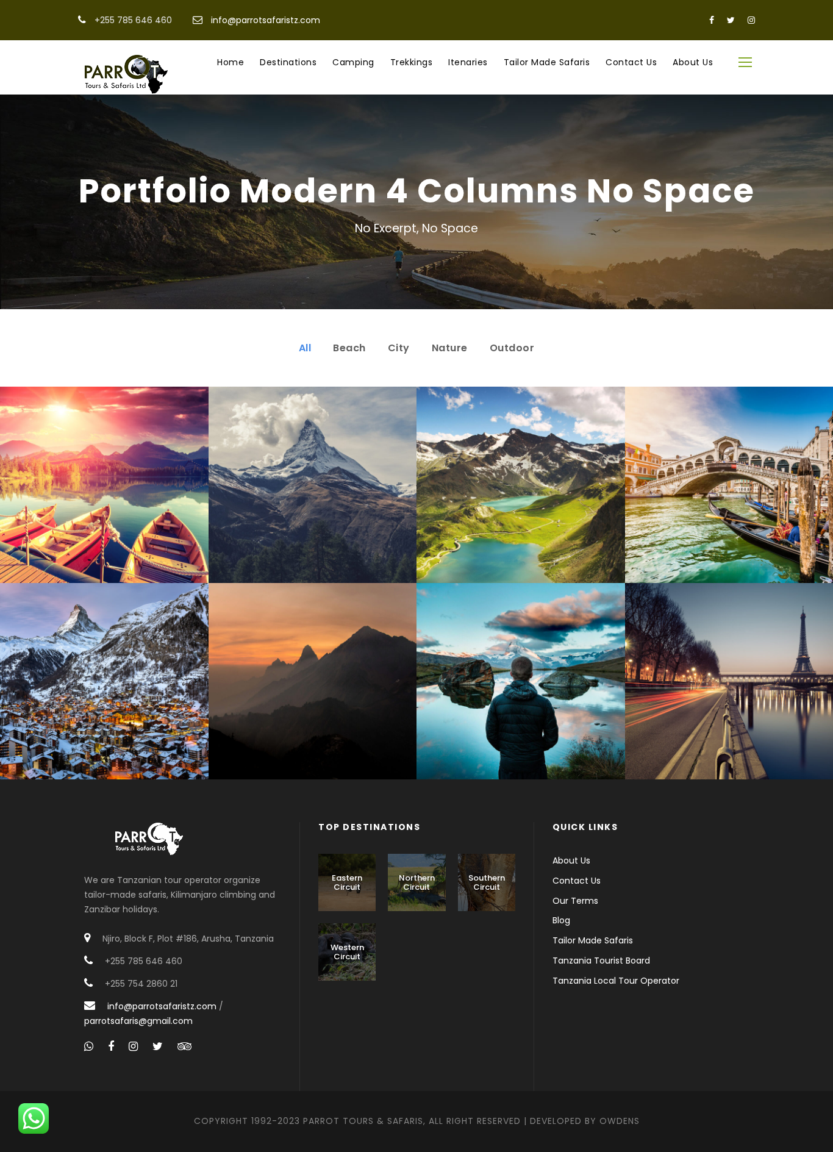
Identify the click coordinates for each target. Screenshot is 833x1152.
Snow (340, 512)
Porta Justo (312, 493)
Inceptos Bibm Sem (104, 493)
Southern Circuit (486, 882)
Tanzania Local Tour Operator (615, 981)
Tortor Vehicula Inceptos (312, 689)
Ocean (89, 708)
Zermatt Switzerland (104, 689)
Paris (695, 708)
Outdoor (512, 348)
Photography (540, 708)
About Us (693, 62)
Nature (450, 348)
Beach (349, 348)
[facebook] (711, 20)
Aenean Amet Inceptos (521, 689)
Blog (561, 920)
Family (487, 708)
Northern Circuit (417, 882)
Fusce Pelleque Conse (520, 493)
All (305, 348)
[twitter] (731, 20)
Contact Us (631, 62)
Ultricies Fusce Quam (728, 493)
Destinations (288, 62)
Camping (353, 62)
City (399, 348)
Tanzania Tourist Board (601, 960)
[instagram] (751, 20)
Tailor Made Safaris (547, 62)
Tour (132, 512)
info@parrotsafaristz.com (265, 20)
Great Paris (728, 689)
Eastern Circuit (347, 882)
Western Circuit (347, 952)
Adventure (88, 512)
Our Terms (575, 901)
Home (230, 62)
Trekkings (411, 62)
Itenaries (468, 62)
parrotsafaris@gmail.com (138, 1021)
